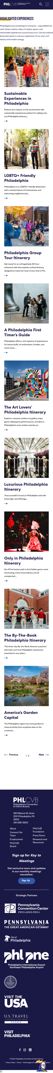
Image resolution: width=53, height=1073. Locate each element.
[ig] (24, 1049)
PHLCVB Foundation (38, 830)
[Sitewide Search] (41, 5)
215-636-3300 (20, 822)
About (13, 828)
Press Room (39, 835)
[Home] (17, 5)
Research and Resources (40, 841)
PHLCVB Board (14, 845)
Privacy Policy (10, 1062)
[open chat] (42, 1065)
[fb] (20, 1049)
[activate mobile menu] (47, 4)
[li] (30, 1049)
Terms (19, 1062)
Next (41, 755)
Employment (16, 839)
